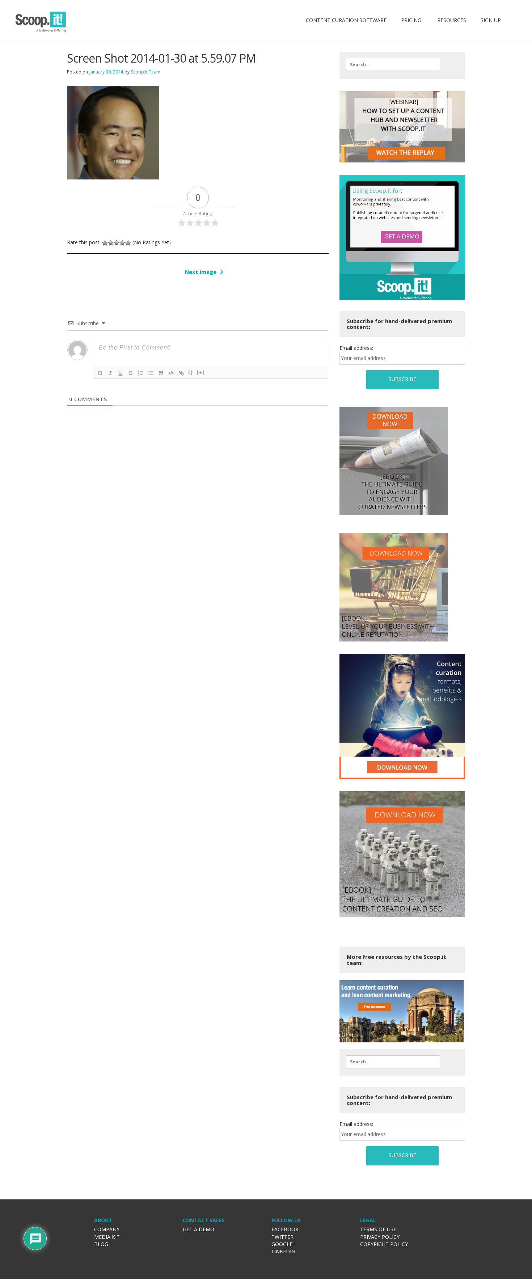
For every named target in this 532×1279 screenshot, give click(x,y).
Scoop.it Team (145, 72)
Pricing (411, 20)
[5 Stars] (128, 243)
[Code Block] (171, 373)
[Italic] (110, 373)
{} (190, 372)
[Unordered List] (151, 373)
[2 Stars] (111, 243)
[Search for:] (393, 64)
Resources (451, 20)
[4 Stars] (122, 243)
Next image (200, 271)
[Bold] (100, 373)
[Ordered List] (141, 373)
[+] (201, 372)
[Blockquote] (161, 373)
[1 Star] (105, 243)
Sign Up (491, 20)
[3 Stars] (116, 243)
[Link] (181, 373)
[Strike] (131, 373)
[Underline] (120, 373)
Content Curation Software (346, 20)
